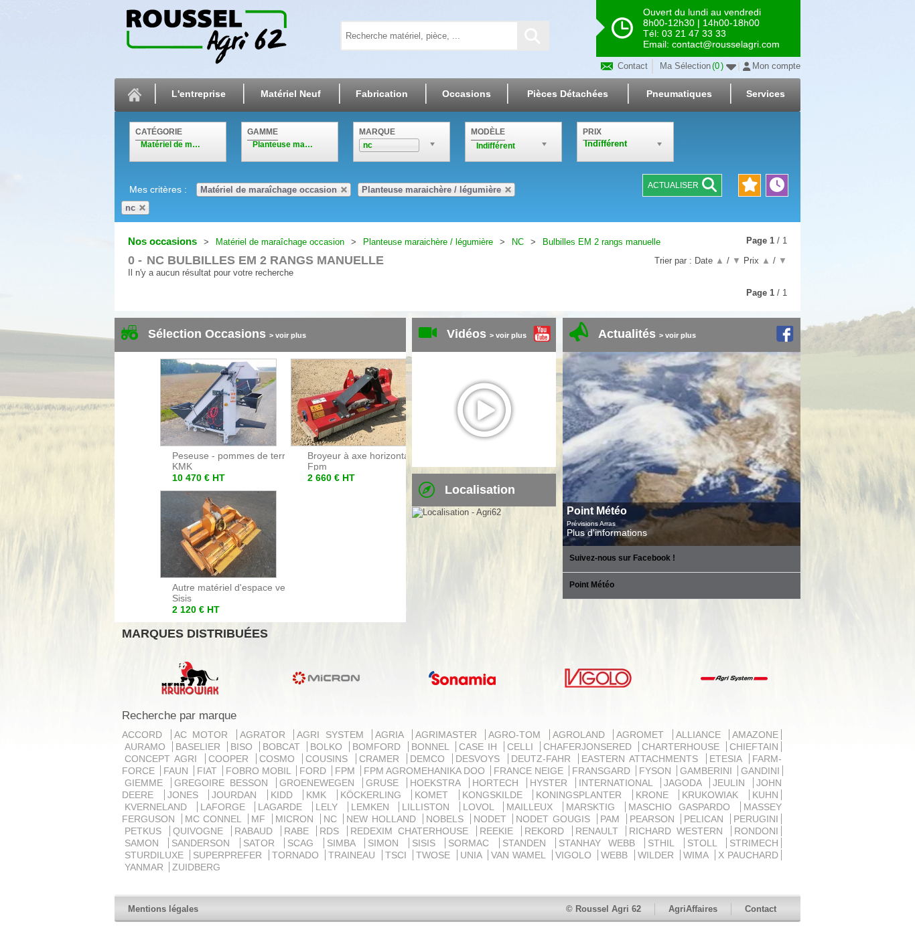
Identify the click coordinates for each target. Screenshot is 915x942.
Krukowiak (714, 794)
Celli (522, 746)
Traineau (353, 855)
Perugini (755, 819)
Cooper (230, 758)
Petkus (146, 831)
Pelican (705, 819)
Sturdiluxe (156, 855)
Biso (243, 746)
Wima (697, 855)
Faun (177, 770)
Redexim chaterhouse (412, 831)
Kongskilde (496, 794)
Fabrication (382, 93)
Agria (392, 734)
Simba (344, 843)
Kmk (320, 794)
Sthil (664, 843)
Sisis (427, 843)
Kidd (286, 794)
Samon (145, 843)
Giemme (146, 782)
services (765, 93)
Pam (612, 819)
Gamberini (707, 770)
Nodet (492, 819)
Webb (616, 855)
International (618, 782)
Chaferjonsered (589, 746)
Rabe (299, 831)
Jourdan (238, 794)
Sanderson (203, 843)
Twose (434, 855)
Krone (656, 794)
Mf (260, 819)
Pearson (654, 819)
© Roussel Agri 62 (603, 909)
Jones (186, 794)
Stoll (705, 843)
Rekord (546, 831)
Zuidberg (196, 867)
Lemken (374, 807)
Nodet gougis (554, 819)
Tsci (397, 855)
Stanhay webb (600, 843)
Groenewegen (319, 782)
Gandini (760, 770)
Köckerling (374, 794)
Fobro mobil (259, 770)
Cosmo (279, 758)
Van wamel (520, 855)
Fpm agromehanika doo (426, 770)
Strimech (753, 843)
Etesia (727, 758)
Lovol (482, 807)
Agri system (333, 734)
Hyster (551, 782)
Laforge (226, 807)
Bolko (328, 746)
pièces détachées (567, 93)
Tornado (297, 855)
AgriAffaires (692, 909)
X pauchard (748, 855)
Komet (435, 794)
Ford (314, 770)
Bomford (378, 746)
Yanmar (145, 867)
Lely (330, 807)
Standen (527, 843)
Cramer (381, 758)
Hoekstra (438, 782)
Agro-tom (517, 734)
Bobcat (283, 746)
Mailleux (533, 807)
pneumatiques (679, 93)
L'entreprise (198, 93)
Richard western (678, 831)
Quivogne (200, 831)
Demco (429, 758)
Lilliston (429, 807)
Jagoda (685, 782)
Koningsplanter (583, 794)
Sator (262, 843)
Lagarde (283, 807)
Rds (332, 831)
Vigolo (575, 855)
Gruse (385, 782)
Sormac (472, 843)
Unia (472, 855)
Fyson (656, 770)
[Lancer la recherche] (532, 36)
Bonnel (432, 746)
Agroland (582, 734)
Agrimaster (449, 734)
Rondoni (756, 831)
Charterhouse (682, 746)
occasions (466, 93)
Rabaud (256, 831)
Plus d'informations (607, 532)
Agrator (265, 734)
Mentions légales (163, 909)
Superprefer (229, 855)
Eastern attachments (642, 758)
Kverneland (159, 807)
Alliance (701, 734)
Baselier (199, 746)
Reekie (499, 831)
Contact (631, 66)
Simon (386, 843)
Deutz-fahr (543, 758)
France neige (530, 770)
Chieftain (753, 746)
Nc (332, 819)
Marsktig (594, 807)
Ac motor (204, 734)
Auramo (147, 746)
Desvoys (479, 758)
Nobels (447, 819)
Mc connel (215, 819)
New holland (382, 819)
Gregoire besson (223, 782)
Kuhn (765, 794)
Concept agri (163, 758)
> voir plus (287, 335)
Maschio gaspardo (682, 807)
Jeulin (731, 782)
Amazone (755, 734)
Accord (145, 734)
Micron (296, 819)
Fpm (346, 770)
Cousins (328, 758)
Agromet (643, 734)
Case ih (480, 746)
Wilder (657, 855)
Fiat (208, 770)
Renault (599, 831)
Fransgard (602, 770)
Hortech (498, 782)
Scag (303, 843)
